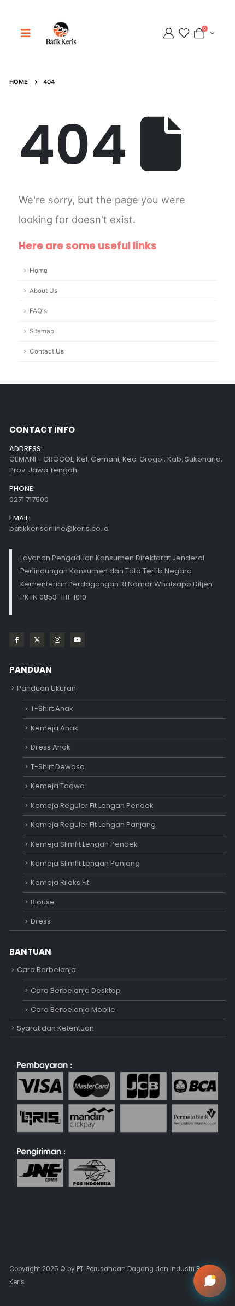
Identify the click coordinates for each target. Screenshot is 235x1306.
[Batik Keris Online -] (61, 33)
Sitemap (42, 331)
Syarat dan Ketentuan (55, 1028)
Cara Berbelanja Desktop (76, 990)
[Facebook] (16, 639)
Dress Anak (50, 747)
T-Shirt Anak (52, 708)
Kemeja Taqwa (58, 786)
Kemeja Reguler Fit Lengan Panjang (93, 824)
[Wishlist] (184, 33)
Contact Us (47, 351)
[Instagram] (57, 639)
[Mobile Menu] (29, 33)
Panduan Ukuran (46, 688)
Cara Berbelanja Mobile (73, 1009)
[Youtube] (77, 639)
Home (39, 270)
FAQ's (38, 311)
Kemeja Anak (54, 728)
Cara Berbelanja (46, 969)
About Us (43, 291)
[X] (37, 639)
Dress (41, 921)
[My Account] (170, 33)
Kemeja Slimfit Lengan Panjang (85, 863)
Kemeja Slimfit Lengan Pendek (84, 844)
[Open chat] (209, 1281)
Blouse (43, 902)
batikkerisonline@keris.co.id (59, 528)
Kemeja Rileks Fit (60, 882)
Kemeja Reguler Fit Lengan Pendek (92, 805)
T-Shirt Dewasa (58, 767)
